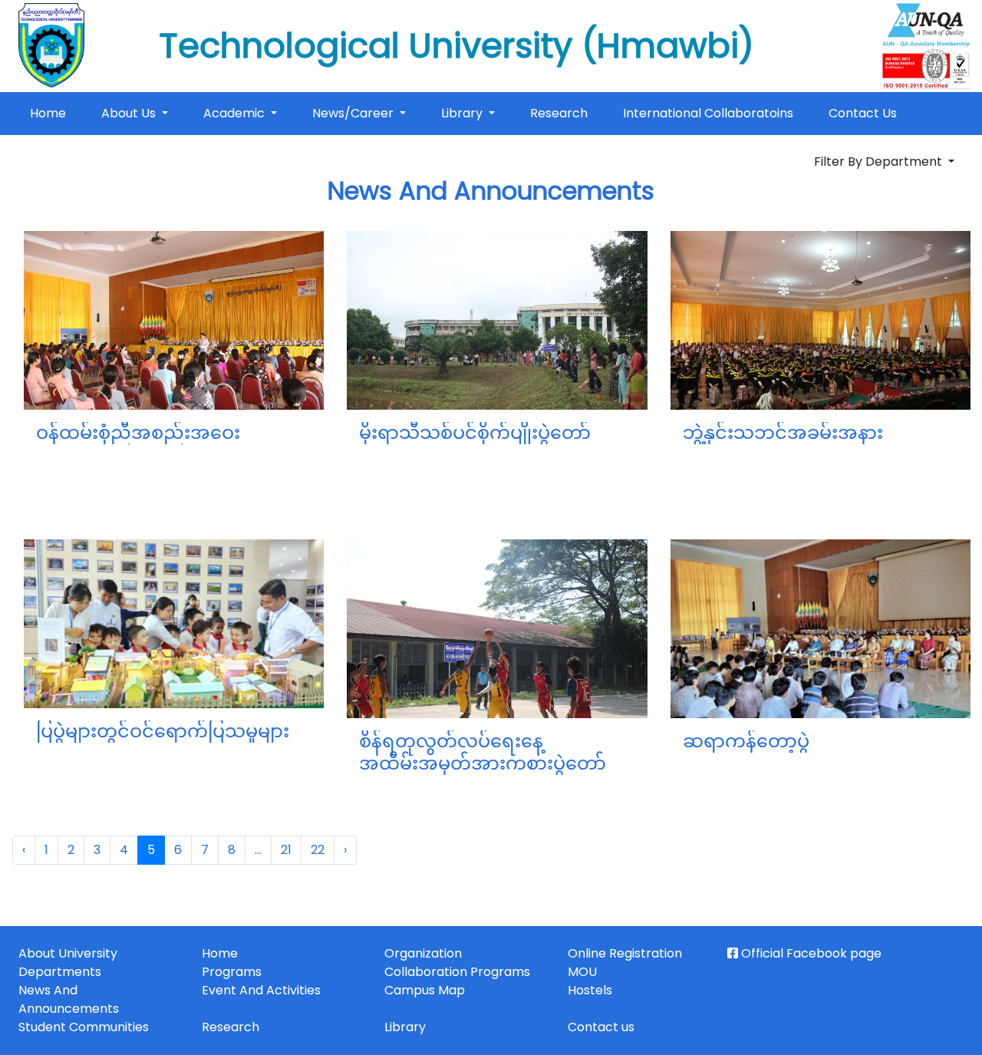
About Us (130, 113)
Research (559, 113)
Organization (423, 953)
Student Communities (83, 1027)
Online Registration (625, 953)
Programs (232, 972)
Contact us (601, 1027)
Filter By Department (879, 161)
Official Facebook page (809, 953)
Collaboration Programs (457, 972)
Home (51, 113)
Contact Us (863, 113)
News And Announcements (68, 999)
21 (286, 850)
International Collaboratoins (708, 113)
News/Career (354, 113)
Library (463, 113)
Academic (235, 113)
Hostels (590, 990)
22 (318, 850)
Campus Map (424, 990)
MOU (582, 972)
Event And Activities (261, 990)
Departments (59, 972)
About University (67, 953)
